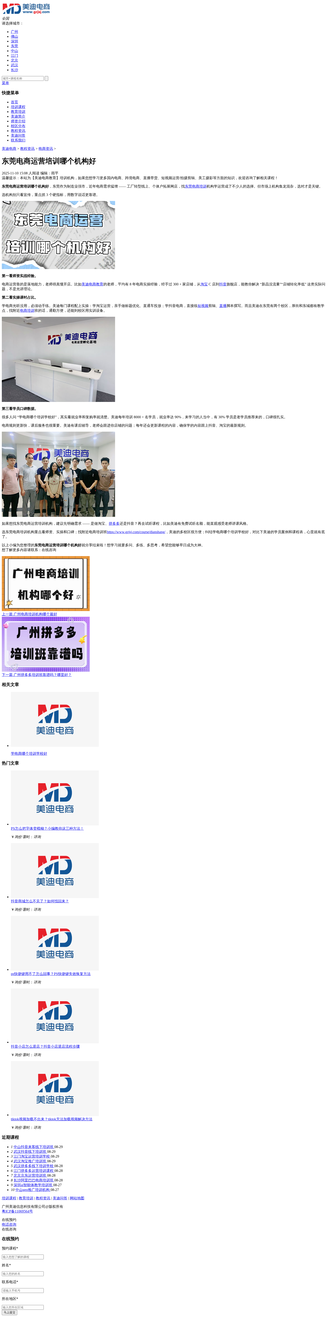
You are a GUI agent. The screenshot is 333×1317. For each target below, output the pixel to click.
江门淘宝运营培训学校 (32, 1156)
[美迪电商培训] (26, 14)
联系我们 (18, 140)
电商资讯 (46, 149)
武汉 (14, 65)
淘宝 (204, 284)
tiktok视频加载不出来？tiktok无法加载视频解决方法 (51, 1119)
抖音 (223, 284)
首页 (14, 102)
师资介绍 (18, 121)
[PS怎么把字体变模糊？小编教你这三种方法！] (55, 824)
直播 (223, 306)
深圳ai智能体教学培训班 (33, 1185)
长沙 (14, 70)
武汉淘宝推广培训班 (30, 1161)
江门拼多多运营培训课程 (34, 1171)
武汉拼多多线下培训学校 (34, 1166)
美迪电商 (9, 149)
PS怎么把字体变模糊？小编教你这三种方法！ (47, 828)
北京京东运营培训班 (30, 1175)
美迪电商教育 (92, 284)
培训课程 (18, 107)
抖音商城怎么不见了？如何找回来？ (40, 901)
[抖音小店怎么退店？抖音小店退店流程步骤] (55, 1042)
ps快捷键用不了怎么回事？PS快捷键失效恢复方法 (51, 974)
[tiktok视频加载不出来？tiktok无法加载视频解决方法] (55, 1115)
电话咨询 (9, 1224)
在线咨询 (49, 550)
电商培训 (27, 310)
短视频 (203, 306)
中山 (14, 51)
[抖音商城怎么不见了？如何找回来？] (55, 897)
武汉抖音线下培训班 (30, 1152)
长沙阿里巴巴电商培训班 (34, 1180)
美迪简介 (18, 116)
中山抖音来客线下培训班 (34, 1147)
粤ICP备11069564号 (17, 1211)
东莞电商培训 (196, 186)
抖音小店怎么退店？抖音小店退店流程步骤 (45, 1046)
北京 (14, 60)
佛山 (14, 36)
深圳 (14, 41)
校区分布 (18, 126)
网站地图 (77, 1198)
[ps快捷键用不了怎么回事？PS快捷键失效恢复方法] (55, 969)
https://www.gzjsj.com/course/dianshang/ (136, 532)
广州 (14, 32)
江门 (14, 55)
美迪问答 (18, 135)
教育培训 (18, 112)
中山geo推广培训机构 (33, 1190)
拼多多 (114, 523)
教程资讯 (18, 131)
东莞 (14, 46)
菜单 (5, 83)
